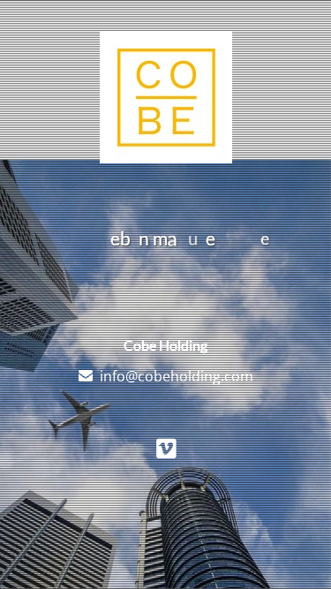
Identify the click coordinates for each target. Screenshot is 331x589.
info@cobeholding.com (176, 376)
